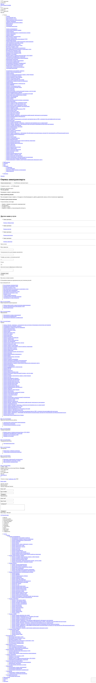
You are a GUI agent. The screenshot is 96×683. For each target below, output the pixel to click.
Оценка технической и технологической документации (19, 157)
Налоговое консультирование (10, 290)
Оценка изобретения (11, 97)
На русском (3, 5)
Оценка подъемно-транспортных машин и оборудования (20, 74)
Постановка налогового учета (13, 44)
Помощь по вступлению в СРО (13, 53)
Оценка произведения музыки (13, 147)
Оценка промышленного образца (14, 92)
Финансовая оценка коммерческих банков (16, 95)
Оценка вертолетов (10, 145)
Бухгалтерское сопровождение (13, 51)
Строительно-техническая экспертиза (15, 67)
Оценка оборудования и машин (13, 30)
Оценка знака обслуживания (13, 112)
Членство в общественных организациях (16, 169)
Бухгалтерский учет (11, 17)
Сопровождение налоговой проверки (12, 296)
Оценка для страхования (12, 96)
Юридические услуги (11, 18)
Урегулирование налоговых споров (14, 42)
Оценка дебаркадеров (11, 148)
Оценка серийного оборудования (14, 77)
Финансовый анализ (11, 40)
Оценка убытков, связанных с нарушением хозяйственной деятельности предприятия (26, 115)
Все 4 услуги (4, 439)
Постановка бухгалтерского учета (14, 45)
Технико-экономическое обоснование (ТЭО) (16, 39)
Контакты (5, 173)
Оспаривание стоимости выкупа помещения (17, 81)
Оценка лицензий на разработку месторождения (17, 106)
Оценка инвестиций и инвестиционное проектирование (19, 41)
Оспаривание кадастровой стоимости (15, 70)
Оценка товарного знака (12, 107)
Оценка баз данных (11, 129)
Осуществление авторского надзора (14, 64)
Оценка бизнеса (10, 31)
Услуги (5, 534)
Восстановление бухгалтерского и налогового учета (18, 49)
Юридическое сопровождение (13, 36)
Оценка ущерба (10, 35)
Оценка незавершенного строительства (15, 83)
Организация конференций (12, 61)
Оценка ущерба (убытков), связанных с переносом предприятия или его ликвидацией (27, 122)
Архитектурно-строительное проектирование (17, 58)
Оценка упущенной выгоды (13, 138)
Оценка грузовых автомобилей (13, 125)
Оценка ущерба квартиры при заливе (15, 79)
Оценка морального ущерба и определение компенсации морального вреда (24, 159)
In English (8, 5)
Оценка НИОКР (10, 84)
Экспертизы (9, 25)
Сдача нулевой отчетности (9, 295)
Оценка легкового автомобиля (13, 121)
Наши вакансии (10, 171)
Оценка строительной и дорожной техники (16, 102)
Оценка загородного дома (12, 111)
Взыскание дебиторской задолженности (15, 48)
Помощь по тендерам (11, 54)
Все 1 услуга (4, 447)
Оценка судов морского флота (13, 86)
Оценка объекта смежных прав (13, 154)
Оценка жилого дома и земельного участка (16, 105)
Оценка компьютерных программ (14, 126)
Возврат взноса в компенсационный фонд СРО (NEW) (19, 55)
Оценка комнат (9, 98)
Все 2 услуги (4, 455)
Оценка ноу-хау (10, 135)
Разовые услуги (7, 294)
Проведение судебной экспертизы (14, 65)
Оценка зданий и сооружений (13, 130)
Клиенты (5, 163)
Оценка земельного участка (12, 114)
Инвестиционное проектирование (14, 20)
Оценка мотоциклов (11, 131)
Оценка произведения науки (13, 141)
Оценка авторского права (12, 150)
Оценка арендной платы (9, 332)
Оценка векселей (10, 88)
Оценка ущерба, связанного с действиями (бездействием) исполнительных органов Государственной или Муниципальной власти (37, 133)
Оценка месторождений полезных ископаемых (17, 100)
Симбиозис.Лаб (12, 479)
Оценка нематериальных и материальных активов (18, 32)
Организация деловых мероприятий (15, 60)
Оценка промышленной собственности (15, 116)
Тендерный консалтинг (11, 26)
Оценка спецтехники (11, 136)
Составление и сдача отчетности (11, 297)
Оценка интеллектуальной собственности (16, 158)
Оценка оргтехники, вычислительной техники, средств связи (21, 91)
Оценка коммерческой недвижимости (15, 134)
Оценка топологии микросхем (13, 149)
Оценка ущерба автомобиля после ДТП (15, 108)
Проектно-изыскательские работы (14, 22)
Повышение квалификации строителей (15, 56)
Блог (4, 164)
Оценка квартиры (10, 89)
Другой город (5, 515)
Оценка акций (9, 82)
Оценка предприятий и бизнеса (13, 75)
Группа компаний (10, 168)
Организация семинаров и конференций (16, 63)
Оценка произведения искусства (14, 153)
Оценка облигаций (10, 101)
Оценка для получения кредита (13, 72)
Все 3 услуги (4, 311)
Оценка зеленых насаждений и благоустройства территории (20, 140)
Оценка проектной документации (14, 155)
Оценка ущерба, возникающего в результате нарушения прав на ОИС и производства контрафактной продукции (33, 119)
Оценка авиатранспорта (12, 139)
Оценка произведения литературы (14, 143)
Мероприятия (9, 23)
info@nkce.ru (4, 475)
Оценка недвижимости (11, 28)
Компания (5, 166)
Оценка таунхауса (10, 117)
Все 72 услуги (4, 418)
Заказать (3, 176)
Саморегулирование (11, 21)
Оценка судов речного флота (13, 78)
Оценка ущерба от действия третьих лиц (16, 103)
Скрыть (8, 301)
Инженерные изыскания (12, 59)
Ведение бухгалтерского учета (13, 50)
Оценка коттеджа (10, 120)
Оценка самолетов (10, 144)
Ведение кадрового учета (12, 46)
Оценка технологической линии (14, 87)
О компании (9, 167)
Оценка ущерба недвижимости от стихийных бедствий (19, 93)
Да (1, 515)
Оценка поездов (10, 152)
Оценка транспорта (11, 34)
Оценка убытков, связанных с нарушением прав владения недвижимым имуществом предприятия (30, 124)
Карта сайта (3, 481)
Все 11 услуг (4, 301)
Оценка (8, 16)
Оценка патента (10, 73)
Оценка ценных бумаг (11, 37)
